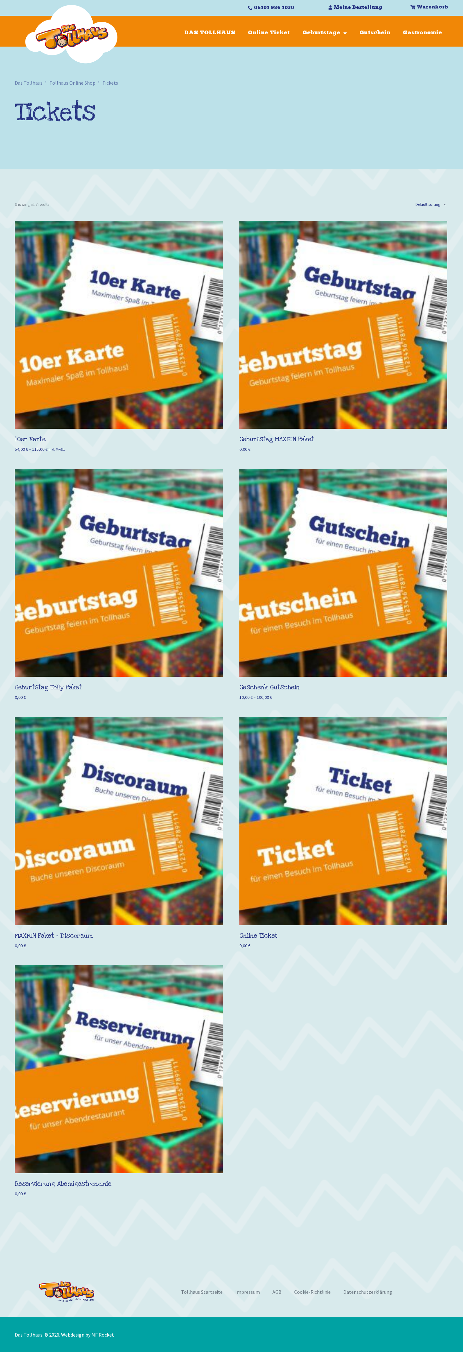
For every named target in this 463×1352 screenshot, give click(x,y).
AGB (277, 1292)
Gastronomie (422, 33)
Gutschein (374, 33)
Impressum (247, 1292)
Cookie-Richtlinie (312, 1292)
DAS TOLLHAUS (209, 33)
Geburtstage (321, 33)
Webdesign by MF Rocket (87, 1335)
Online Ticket (269, 33)
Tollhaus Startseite (202, 1292)
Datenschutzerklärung (367, 1292)
